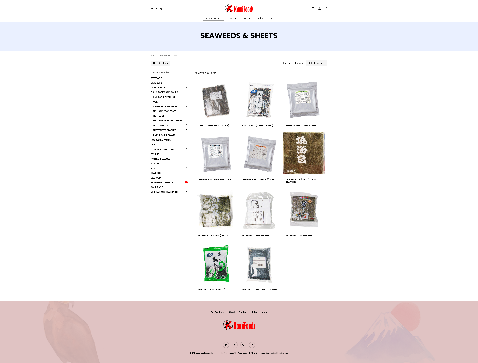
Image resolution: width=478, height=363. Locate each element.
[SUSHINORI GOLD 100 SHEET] (260, 210)
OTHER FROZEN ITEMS (162, 149)
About (232, 312)
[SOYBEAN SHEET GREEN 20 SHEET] (304, 100)
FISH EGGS (159, 116)
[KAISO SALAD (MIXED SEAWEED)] (260, 100)
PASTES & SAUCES (160, 159)
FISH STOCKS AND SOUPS (164, 92)
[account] (319, 8)
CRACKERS (156, 83)
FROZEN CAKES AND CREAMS (168, 120)
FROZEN (155, 101)
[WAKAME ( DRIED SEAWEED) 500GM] (260, 263)
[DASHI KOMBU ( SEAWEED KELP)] (216, 100)
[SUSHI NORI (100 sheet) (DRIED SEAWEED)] (304, 153)
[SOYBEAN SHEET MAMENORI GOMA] (216, 153)
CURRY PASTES (159, 87)
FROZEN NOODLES (162, 125)
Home (153, 55)
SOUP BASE (157, 187)
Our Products (217, 312)
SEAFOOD (156, 177)
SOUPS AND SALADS (164, 135)
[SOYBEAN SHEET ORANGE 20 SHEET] (260, 153)
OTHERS (155, 154)
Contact (243, 312)
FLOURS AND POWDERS (163, 97)
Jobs (254, 312)
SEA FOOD (156, 173)
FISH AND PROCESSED (164, 111)
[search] (313, 8)
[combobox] (316, 63)
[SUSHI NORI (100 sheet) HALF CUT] (216, 210)
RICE (153, 168)
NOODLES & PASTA (161, 140)
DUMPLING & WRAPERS (165, 106)
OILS (153, 144)
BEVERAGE (156, 78)
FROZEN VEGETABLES (164, 130)
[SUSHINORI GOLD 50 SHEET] (304, 210)
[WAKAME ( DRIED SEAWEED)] (216, 263)
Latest (264, 312)
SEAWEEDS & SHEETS (162, 182)
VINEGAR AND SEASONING (164, 192)
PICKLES (155, 163)
